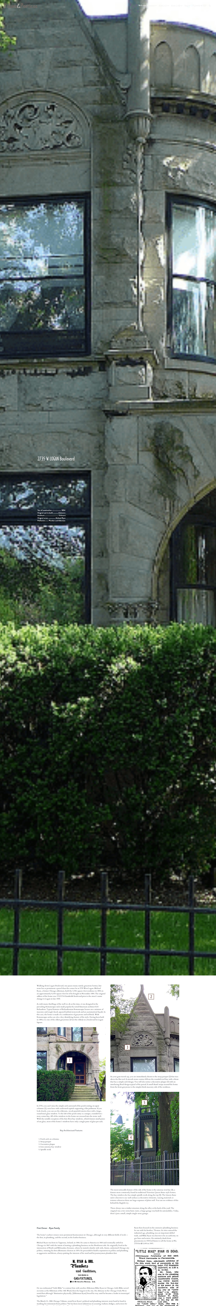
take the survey (107, 657)
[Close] (135, 640)
